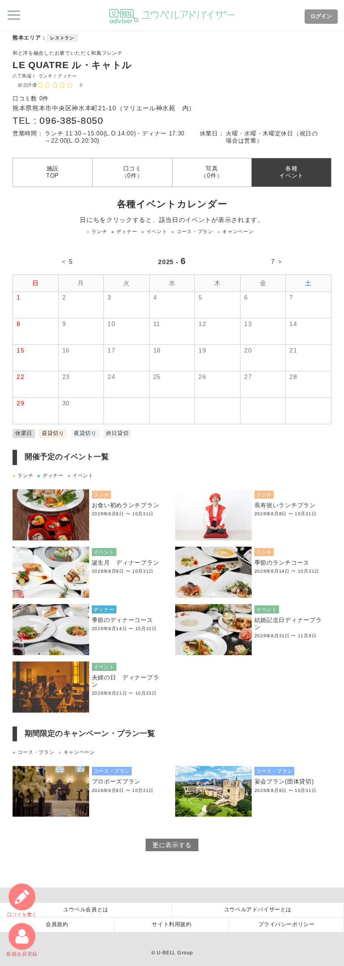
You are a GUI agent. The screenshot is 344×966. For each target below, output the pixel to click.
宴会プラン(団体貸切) (284, 782)
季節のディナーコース (122, 620)
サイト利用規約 (171, 924)
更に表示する (172, 845)
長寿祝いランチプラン (285, 505)
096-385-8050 (71, 120)
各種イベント (291, 172)
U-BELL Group (175, 952)
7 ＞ (277, 261)
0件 (44, 99)
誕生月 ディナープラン (125, 563)
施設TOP (52, 172)
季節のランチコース (282, 563)
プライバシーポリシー (286, 924)
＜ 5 (66, 261)
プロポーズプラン (116, 782)
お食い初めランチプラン (125, 505)
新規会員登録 (22, 954)
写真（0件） (212, 172)
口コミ (22, 914)
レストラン (62, 37)
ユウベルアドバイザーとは (258, 909)
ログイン (321, 16)
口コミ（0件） (132, 172)
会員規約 (57, 924)
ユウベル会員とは (85, 909)
